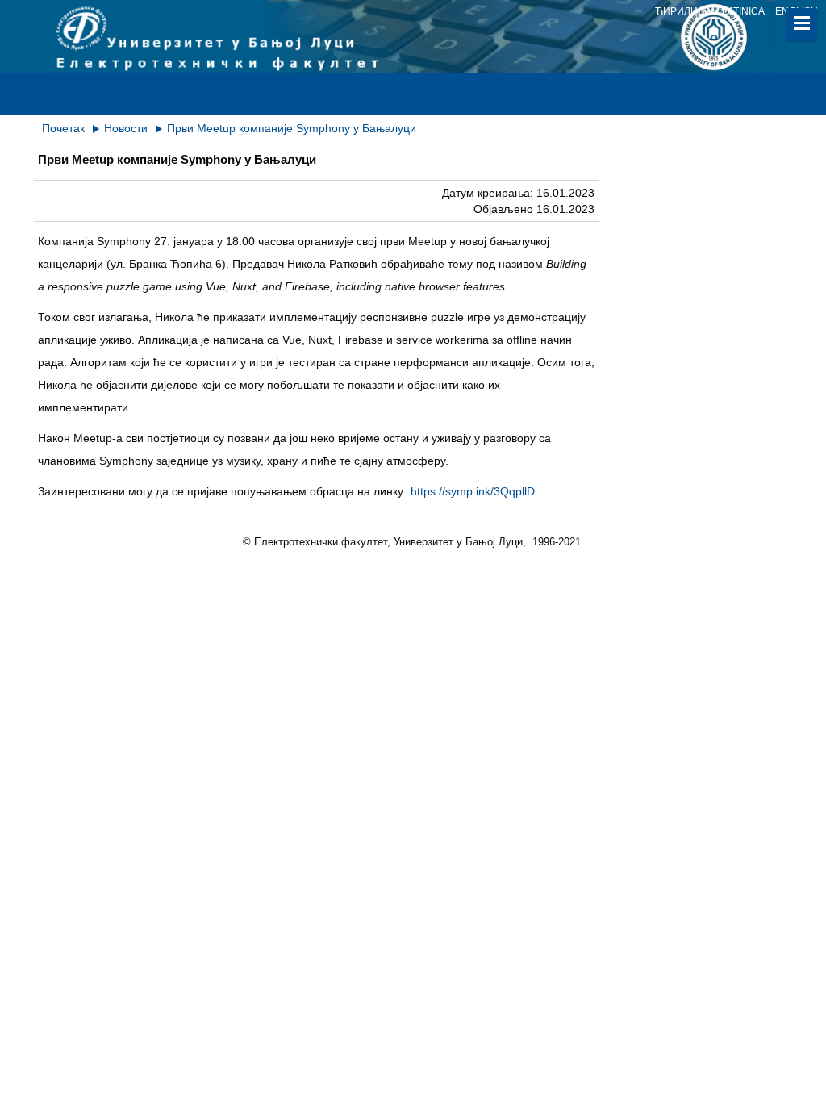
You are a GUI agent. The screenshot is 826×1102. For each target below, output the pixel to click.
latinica (743, 11)
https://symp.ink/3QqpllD (473, 491)
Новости (126, 128)
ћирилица (683, 11)
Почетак (63, 128)
